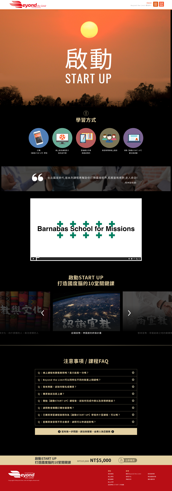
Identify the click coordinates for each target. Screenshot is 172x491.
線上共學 (111, 482)
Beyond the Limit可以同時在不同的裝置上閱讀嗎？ (72, 380)
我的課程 (111, 474)
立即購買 (130, 460)
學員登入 (149, 3)
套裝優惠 (111, 479)
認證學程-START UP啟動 (116, 485)
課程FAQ (128, 476)
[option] (91, 313)
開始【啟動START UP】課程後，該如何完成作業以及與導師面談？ (79, 401)
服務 (127, 471)
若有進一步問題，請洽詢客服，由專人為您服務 (86, 431)
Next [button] (129, 313)
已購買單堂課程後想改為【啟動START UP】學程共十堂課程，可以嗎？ (81, 415)
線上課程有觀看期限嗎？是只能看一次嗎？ (66, 372)
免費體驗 (161, 4)
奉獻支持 (128, 479)
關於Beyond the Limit (133, 474)
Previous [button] (42, 313)
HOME (27, 4)
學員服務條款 (152, 476)
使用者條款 (151, 474)
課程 (109, 471)
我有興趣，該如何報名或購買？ (60, 386)
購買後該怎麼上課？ (54, 394)
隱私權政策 (151, 479)
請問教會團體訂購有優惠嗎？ (58, 408)
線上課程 (111, 476)
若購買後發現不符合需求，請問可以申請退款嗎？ (69, 422)
